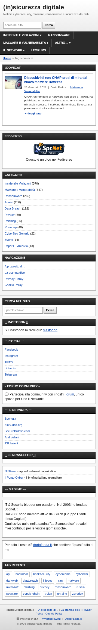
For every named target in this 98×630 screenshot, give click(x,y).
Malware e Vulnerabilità (24, 42)
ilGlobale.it (11, 443)
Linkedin (10, 368)
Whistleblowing (51, 618)
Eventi (9, 239)
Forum (69, 394)
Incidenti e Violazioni (18, 183)
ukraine (62, 593)
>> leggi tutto (32, 113)
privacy (45, 587)
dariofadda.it (42, 545)
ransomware (63, 587)
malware (73, 580)
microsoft (12, 587)
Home (7, 58)
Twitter (9, 362)
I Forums (38, 50)
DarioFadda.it (73, 618)
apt (8, 574)
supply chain (31, 593)
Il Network (12, 50)
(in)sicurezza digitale (33, 7)
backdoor (22, 574)
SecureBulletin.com (17, 431)
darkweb (12, 580)
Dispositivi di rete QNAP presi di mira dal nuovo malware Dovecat (55, 80)
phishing (29, 587)
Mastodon (50, 330)
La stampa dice (15, 272)
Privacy (10, 214)
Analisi (9, 202)
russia (80, 587)
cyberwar (82, 574)
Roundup (11, 227)
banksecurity (41, 574)
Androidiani (12, 437)
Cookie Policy (14, 284)
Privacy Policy (14, 278)
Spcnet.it (10, 418)
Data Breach (13, 208)
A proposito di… (15, 266)
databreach (30, 580)
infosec (48, 580)
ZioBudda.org (13, 424)
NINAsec (11, 471)
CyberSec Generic (17, 233)
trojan (48, 593)
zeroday (77, 593)
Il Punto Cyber (14, 477)
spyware (12, 593)
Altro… (61, 42)
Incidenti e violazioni (21, 35)
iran (60, 580)
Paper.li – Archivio (16, 246)
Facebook (11, 349)
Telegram (11, 374)
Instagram (11, 355)
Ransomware (59, 35)
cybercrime (63, 574)
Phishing (10, 221)
